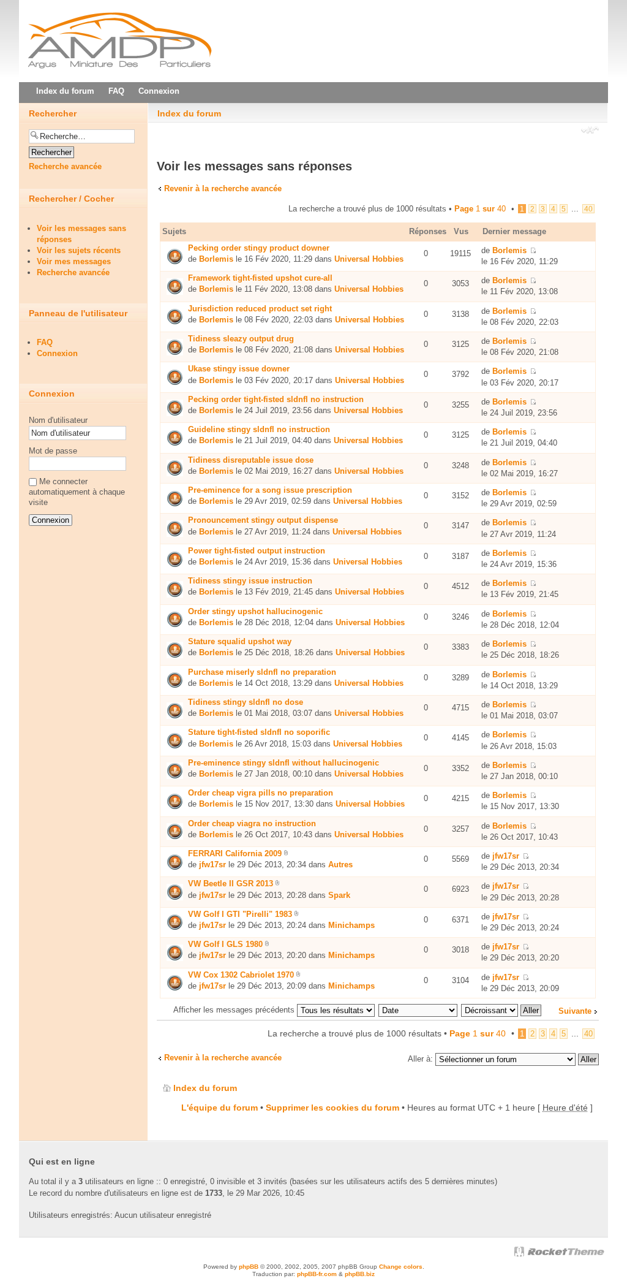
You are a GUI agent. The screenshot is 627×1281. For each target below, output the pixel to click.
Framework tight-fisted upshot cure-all (260, 278)
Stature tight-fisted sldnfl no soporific (259, 732)
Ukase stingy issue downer (239, 368)
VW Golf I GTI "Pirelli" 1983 (240, 914)
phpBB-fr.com (317, 1274)
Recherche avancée (65, 166)
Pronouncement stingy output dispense (263, 520)
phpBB (248, 1266)
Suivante (574, 1011)
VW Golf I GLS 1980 (225, 944)
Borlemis (216, 259)
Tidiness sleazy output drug (241, 338)
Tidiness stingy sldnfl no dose (245, 702)
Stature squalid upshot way (239, 641)
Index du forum (189, 113)
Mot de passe (53, 450)
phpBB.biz (360, 1274)
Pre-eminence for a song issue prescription (270, 490)
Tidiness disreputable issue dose (251, 460)
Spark (339, 895)
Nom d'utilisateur (58, 420)
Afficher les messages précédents (235, 1009)
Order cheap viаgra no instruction (252, 823)
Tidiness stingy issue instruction (250, 580)
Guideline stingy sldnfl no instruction (259, 429)
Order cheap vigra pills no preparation (260, 792)
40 (588, 209)
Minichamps (351, 925)
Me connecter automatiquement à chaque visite (77, 492)
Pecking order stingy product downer (258, 248)
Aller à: (420, 1058)
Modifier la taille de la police (590, 131)
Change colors (400, 1266)
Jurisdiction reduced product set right (260, 308)
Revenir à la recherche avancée (223, 188)
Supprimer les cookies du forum (332, 1107)
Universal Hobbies (369, 259)
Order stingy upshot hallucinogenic (255, 611)
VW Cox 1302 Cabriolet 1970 (241, 974)
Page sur (480, 208)
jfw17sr (212, 864)
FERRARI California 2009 (235, 853)
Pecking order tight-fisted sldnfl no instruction (276, 399)
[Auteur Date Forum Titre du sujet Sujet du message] (418, 1009)
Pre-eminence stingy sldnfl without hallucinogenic (283, 762)
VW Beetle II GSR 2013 (230, 883)
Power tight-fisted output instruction (256, 550)
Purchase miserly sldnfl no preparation (262, 672)
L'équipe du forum (219, 1107)
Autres (340, 864)
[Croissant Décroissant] (502, 1009)
